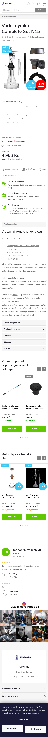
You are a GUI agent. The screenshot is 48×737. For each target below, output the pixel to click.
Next (44, 369)
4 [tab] (27, 437)
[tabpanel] (12, 404)
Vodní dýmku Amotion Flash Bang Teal (23, 107)
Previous (39, 369)
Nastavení (24, 719)
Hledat (40, 10)
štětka (14, 294)
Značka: (9, 175)
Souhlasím (36, 729)
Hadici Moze (12, 111)
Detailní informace (9, 129)
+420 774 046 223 (26, 676)
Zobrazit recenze (18, 556)
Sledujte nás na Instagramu (25, 607)
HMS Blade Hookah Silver (17, 119)
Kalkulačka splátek (14, 159)
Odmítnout (12, 728)
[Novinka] (36, 389)
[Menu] (44, 3)
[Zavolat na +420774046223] (28, 3)
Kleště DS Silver (13, 123)
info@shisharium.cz (26, 672)
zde (37, 713)
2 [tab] (22, 437)
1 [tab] (20, 437)
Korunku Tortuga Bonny (17, 115)
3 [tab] (25, 437)
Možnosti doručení (13, 146)
